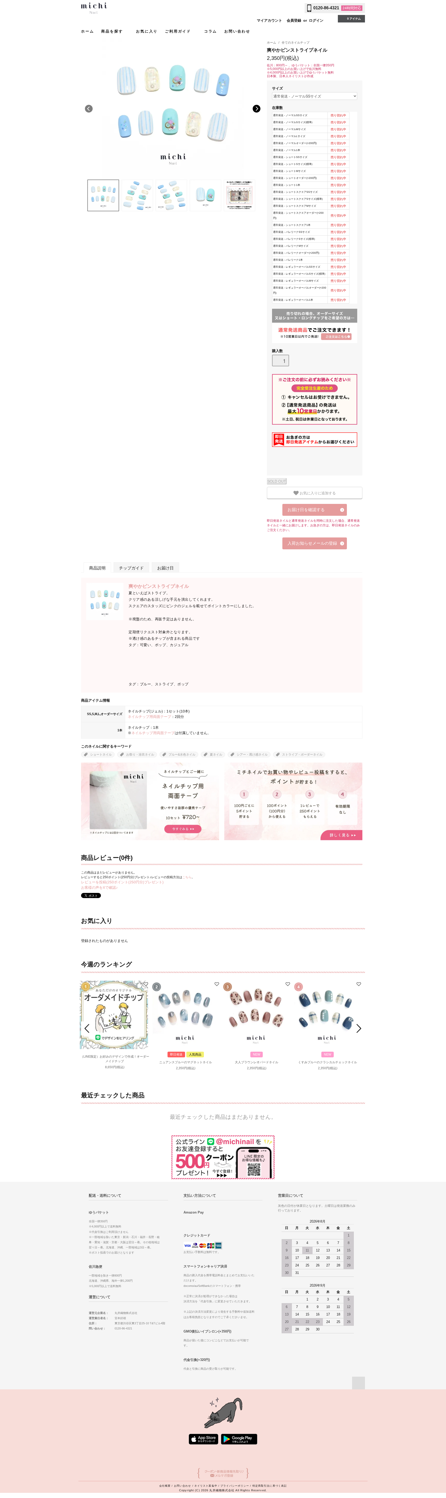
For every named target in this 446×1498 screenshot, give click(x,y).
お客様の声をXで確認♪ (99, 887)
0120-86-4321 (326, 8)
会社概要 (165, 1485)
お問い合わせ (237, 31)
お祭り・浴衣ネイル (140, 754)
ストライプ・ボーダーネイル (302, 754)
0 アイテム (354, 18)
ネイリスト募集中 (205, 1485)
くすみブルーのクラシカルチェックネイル (327, 1062)
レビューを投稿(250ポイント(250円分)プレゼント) (122, 882)
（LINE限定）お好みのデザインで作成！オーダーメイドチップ (114, 1059)
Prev (87, 1028)
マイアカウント (269, 20)
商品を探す (113, 31)
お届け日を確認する (306, 510)
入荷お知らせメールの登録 (312, 543)
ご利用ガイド (179, 31)
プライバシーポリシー (234, 1485)
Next (256, 109)
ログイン (316, 20)
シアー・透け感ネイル (252, 754)
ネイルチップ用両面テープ (149, 717)
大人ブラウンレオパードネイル (256, 1062)
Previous (89, 109)
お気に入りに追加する (317, 492)
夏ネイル (216, 754)
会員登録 (294, 20)
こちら (187, 877)
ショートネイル (101, 754)
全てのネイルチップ (295, 42)
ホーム (87, 31)
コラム (210, 31)
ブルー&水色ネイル (182, 754)
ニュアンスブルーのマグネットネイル (185, 1062)
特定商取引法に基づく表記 (269, 1485)
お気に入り (147, 31)
